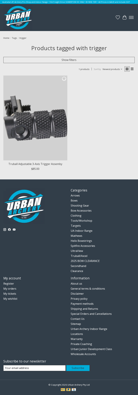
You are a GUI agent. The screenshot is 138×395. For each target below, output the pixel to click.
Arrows (75, 195)
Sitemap (76, 324)
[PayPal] (63, 390)
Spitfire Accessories (83, 246)
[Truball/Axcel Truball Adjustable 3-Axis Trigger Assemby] (35, 118)
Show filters (69, 60)
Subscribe (78, 368)
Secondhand (78, 266)
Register (8, 283)
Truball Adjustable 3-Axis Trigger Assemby (35, 164)
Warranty (77, 339)
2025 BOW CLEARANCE (85, 261)
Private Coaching (81, 344)
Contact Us (77, 319)
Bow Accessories (81, 210)
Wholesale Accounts (83, 354)
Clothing (76, 215)
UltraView (77, 251)
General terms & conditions (88, 288)
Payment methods (82, 304)
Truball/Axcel (79, 256)
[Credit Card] (74, 390)
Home (6, 37)
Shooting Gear (80, 205)
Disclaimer (77, 293)
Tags (14, 37)
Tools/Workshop (81, 221)
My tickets (9, 293)
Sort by (97, 69)
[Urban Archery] (17, 17)
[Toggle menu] (131, 17)
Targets (76, 226)
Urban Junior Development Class (91, 349)
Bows (74, 200)
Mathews (76, 236)
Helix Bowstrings (81, 241)
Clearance (77, 271)
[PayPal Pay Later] (68, 390)
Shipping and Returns (84, 309)
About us (76, 283)
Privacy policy (79, 299)
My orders (9, 288)
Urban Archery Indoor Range (89, 329)
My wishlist (10, 299)
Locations (77, 334)
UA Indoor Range (81, 231)
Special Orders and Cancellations (91, 314)
